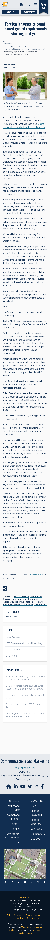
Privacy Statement (33, 915)
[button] (28, 4)
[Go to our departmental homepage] (9, 787)
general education (24, 602)
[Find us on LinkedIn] (16, 787)
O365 (34, 806)
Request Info (29, 12)
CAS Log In (37, 838)
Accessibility (17, 918)
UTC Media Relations (36, 575)
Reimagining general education (18, 604)
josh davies (39, 602)
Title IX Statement (14, 915)
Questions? (25, 897)
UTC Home (11, 656)
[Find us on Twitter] (30, 787)
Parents (15, 823)
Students (14, 801)
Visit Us (10, 12)
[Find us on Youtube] (25, 882)
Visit (17, 842)
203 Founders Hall (25, 768)
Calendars (36, 828)
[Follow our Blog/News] (12, 882)
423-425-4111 (26, 779)
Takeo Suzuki (40, 604)
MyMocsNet (37, 801)
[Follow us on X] (32, 882)
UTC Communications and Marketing (24, 643)
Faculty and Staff (21, 596)
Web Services (33, 918)
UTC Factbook (13, 649)
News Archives (13, 637)
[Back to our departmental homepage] (5, 882)
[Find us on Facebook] (44, 882)
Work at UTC (38, 833)
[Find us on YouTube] (23, 787)
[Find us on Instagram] (37, 787)
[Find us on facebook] (42, 787)
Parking (15, 828)
